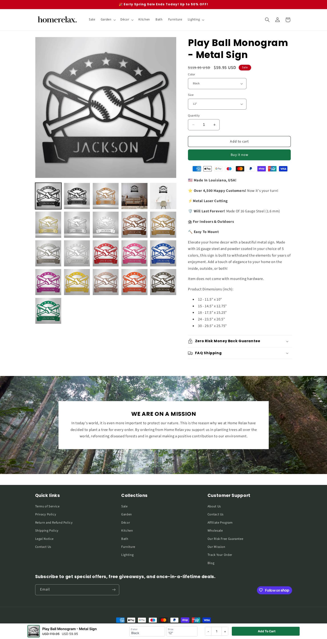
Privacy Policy (45, 514)
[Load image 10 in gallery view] (163, 224)
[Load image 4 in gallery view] (134, 196)
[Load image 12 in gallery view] (77, 253)
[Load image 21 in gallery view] (48, 311)
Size (191, 95)
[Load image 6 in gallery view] (48, 224)
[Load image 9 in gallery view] (134, 224)
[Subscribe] (114, 589)
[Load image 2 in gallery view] (77, 196)
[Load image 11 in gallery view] (48, 253)
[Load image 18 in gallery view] (106, 282)
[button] (108, 20)
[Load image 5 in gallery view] (163, 196)
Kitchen (127, 530)
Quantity (194, 115)
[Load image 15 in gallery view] (163, 253)
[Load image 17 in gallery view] (77, 282)
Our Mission (216, 546)
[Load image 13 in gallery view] (106, 253)
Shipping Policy (47, 530)
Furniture (128, 546)
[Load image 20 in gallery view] (163, 282)
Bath (124, 538)
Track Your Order (220, 555)
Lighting (127, 555)
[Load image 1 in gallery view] (48, 196)
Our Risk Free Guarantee (225, 538)
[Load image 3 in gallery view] (106, 196)
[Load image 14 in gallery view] (134, 253)
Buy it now (239, 154)
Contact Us (43, 546)
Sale (124, 506)
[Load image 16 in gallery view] (48, 282)
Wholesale (215, 530)
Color (191, 74)
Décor (125, 522)
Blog (211, 563)
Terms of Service (47, 506)
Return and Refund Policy (54, 522)
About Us (214, 506)
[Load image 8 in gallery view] (106, 224)
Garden (126, 514)
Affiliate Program (220, 522)
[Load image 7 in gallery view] (77, 224)
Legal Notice (44, 538)
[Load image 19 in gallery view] (134, 282)
